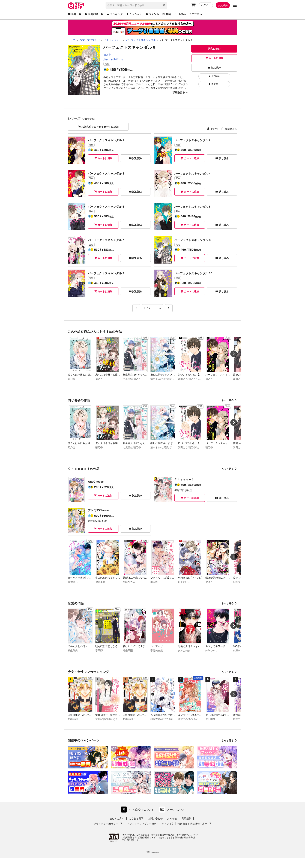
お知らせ (172, 818)
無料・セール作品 (176, 14)
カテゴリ (194, 14)
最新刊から (231, 128)
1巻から (215, 128)
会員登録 (223, 5)
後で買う (215, 84)
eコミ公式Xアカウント (138, 810)
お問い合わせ (155, 818)
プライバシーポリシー (108, 824)
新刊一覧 (76, 14)
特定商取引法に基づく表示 (194, 824)
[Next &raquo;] (169, 308)
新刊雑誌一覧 (95, 14)
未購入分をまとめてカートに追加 (100, 126)
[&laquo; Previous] (136, 308)
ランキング (116, 14)
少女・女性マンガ (113, 59)
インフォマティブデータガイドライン (148, 824)
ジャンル (154, 14)
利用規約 (186, 818)
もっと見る (227, 400)
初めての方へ (116, 818)
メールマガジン (175, 809)
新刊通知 (215, 76)
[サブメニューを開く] (235, 5)
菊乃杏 (107, 54)
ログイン (206, 5)
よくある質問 (136, 818)
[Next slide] (233, 353)
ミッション (136, 14)
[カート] (193, 5)
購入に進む (214, 48)
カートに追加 (216, 58)
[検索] (164, 5)
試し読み (216, 67)
